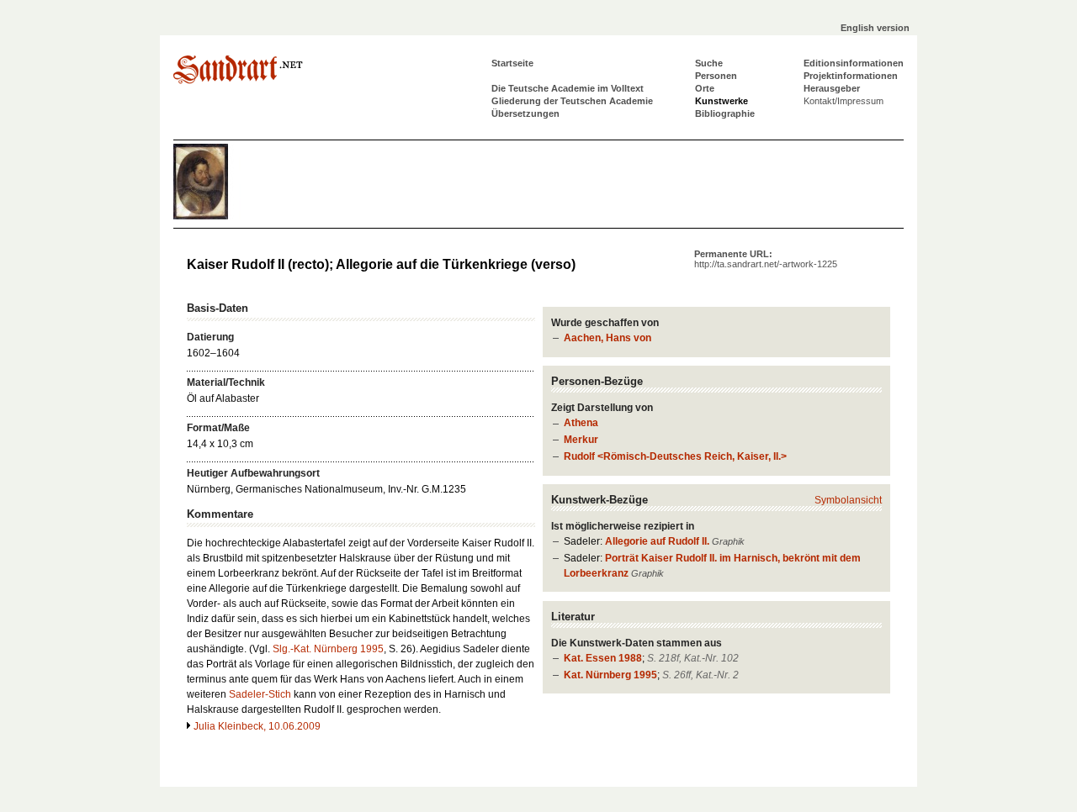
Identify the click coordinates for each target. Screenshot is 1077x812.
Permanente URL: (765, 259)
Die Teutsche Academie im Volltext (567, 88)
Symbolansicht (848, 500)
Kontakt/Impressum (843, 101)
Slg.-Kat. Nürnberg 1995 (328, 649)
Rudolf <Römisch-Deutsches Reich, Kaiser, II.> (675, 456)
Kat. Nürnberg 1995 (610, 675)
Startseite (512, 63)
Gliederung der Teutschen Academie (572, 101)
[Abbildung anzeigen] (223, 216)
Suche (709, 63)
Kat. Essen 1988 (603, 658)
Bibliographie (725, 113)
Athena (581, 423)
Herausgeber (832, 88)
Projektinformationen (851, 76)
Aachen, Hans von (607, 338)
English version (875, 28)
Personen (716, 76)
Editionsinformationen (854, 63)
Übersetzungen (525, 113)
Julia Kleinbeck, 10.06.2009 (257, 726)
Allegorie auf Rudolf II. (657, 541)
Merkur (581, 440)
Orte (704, 88)
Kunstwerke (721, 101)
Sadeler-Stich (260, 694)
